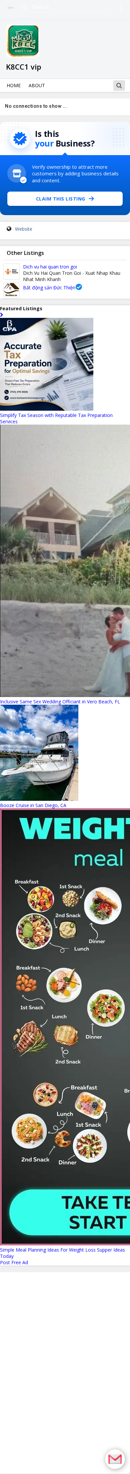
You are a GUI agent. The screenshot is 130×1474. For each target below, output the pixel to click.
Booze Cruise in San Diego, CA (33, 805)
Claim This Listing (60, 199)
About (37, 85)
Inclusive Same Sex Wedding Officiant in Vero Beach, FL (60, 701)
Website (23, 229)
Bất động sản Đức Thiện (49, 287)
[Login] (121, 9)
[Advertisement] (65, 1372)
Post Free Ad (14, 1262)
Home (14, 85)
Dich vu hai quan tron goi (50, 267)
